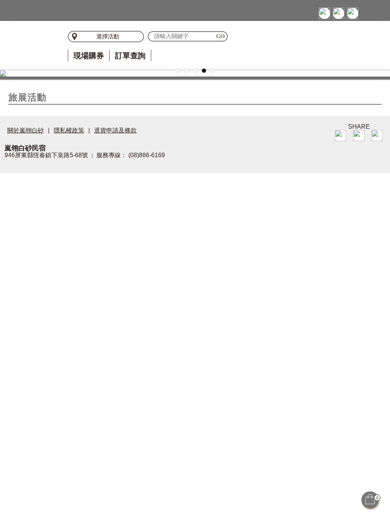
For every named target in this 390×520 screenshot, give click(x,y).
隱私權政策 (69, 130)
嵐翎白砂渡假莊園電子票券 (27, 44)
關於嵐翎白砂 (25, 130)
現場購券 (89, 55)
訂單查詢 (130, 55)
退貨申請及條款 (115, 130)
